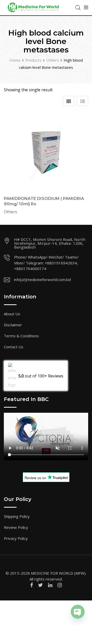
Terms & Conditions (21, 335)
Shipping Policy (17, 516)
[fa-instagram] (59, 585)
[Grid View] (68, 101)
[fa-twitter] (40, 585)
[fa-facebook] (31, 585)
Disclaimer (13, 324)
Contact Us (13, 346)
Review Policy (16, 527)
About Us (12, 313)
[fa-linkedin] (50, 585)
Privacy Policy (16, 538)
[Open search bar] (78, 7)
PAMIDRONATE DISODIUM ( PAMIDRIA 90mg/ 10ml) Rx (44, 201)
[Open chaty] (78, 612)
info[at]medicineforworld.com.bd (42, 279)
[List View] (82, 101)
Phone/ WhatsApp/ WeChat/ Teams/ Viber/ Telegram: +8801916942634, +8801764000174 (46, 262)
